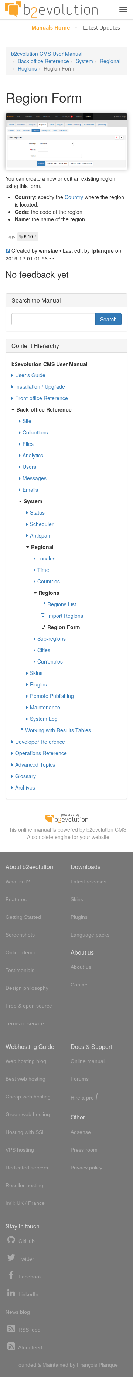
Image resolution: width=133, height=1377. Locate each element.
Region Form (63, 627)
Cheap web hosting (28, 1097)
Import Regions (65, 615)
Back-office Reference (43, 61)
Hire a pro (84, 1097)
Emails (30, 489)
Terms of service (25, 1023)
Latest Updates (101, 27)
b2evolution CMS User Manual (46, 53)
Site (27, 421)
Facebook (29, 1276)
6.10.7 (30, 236)
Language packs (90, 935)
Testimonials (20, 970)
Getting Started (23, 917)
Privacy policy (86, 1167)
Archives (25, 787)
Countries (48, 581)
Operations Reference (41, 753)
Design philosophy (27, 988)
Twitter (25, 1259)
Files (28, 443)
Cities (43, 650)
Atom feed (29, 1347)
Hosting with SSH (26, 1132)
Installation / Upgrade (40, 386)
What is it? (18, 882)
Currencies (50, 661)
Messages (35, 478)
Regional (110, 61)
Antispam (41, 535)
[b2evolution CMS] (66, 817)
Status (37, 512)
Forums (80, 1079)
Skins (36, 672)
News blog (18, 1312)
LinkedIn (27, 1294)
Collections (35, 432)
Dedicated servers (27, 1167)
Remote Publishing (52, 695)
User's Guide (30, 375)
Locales (46, 558)
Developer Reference (40, 741)
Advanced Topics (35, 764)
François (87, 1365)
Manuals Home (50, 27)
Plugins (38, 684)
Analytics (33, 455)
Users (29, 466)
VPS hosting (20, 1150)
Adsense (81, 1132)
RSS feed (29, 1330)
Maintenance (45, 707)
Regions (27, 68)
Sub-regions (51, 638)
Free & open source (29, 1006)
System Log (44, 718)
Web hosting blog (26, 1061)
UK (20, 1203)
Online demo (20, 952)
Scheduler (42, 524)
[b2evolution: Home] (51, 9)
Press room (84, 1150)
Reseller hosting (24, 1185)
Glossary (25, 776)
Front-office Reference (41, 398)
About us (81, 967)
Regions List (61, 604)
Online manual (88, 1061)
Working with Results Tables (58, 730)
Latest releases (88, 882)
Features (16, 899)
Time (43, 569)
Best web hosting (25, 1079)
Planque (108, 1365)
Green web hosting (28, 1114)
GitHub (26, 1241)
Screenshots (20, 935)
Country (74, 197)
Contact (80, 985)
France (36, 1203)
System (84, 61)
